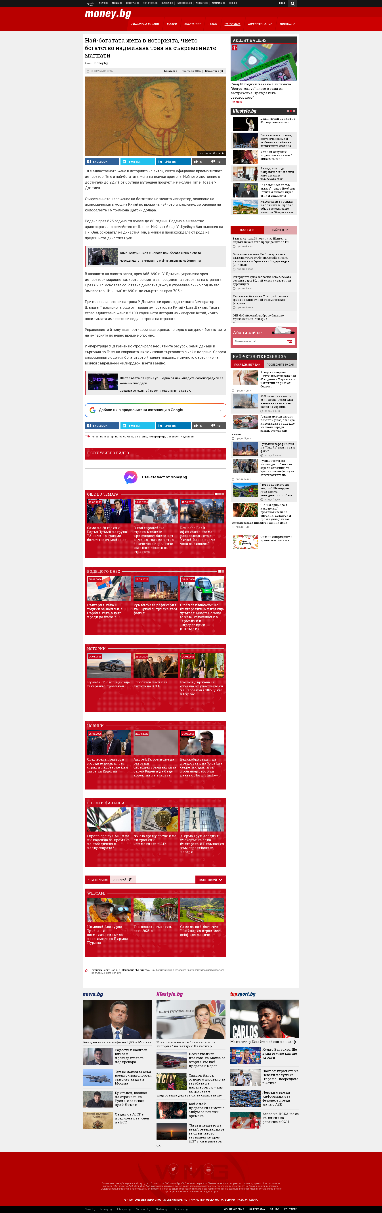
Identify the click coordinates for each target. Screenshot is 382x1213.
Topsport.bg (143, 1209)
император (107, 436)
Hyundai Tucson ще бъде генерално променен (108, 684)
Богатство (170, 71)
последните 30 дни (280, 364)
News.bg (90, 1209)
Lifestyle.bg (124, 1209)
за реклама (257, 1209)
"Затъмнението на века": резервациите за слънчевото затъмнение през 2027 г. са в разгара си (190, 1135)
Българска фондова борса (184, 3)
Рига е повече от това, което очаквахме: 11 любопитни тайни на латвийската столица (276, 140)
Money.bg (106, 1209)
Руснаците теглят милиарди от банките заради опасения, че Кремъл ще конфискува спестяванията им (277, 468)
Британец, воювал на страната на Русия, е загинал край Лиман (131, 1099)
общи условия (234, 1209)
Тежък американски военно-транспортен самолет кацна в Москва (133, 1077)
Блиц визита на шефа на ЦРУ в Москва (117, 1042)
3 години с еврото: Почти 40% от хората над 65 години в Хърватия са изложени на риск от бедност (278, 379)
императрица (157, 436)
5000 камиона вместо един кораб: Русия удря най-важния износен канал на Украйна (276, 401)
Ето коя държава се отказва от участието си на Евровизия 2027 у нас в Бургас (201, 688)
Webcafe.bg (202, 3)
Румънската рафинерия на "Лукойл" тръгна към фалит (155, 609)
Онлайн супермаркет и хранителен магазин (276, 538)
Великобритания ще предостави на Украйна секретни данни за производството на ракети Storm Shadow (201, 767)
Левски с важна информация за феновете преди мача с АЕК (276, 1098)
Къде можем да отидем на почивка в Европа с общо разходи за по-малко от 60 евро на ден (277, 207)
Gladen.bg (161, 1209)
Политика (236, 101)
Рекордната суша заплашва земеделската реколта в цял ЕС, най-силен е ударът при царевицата (262, 280)
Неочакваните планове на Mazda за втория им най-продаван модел (207, 1060)
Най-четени (280, 230)
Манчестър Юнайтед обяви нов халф (263, 1041)
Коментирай (208, 879)
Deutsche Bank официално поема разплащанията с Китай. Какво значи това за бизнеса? (198, 536)
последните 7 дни (247, 364)
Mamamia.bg (219, 3)
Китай (95, 436)
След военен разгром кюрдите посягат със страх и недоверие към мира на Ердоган (107, 765)
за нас (274, 1209)
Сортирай (119, 879)
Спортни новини (150, 3)
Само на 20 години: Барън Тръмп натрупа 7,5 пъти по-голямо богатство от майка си (107, 534)
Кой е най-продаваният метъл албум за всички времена (207, 1110)
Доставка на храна (167, 3)
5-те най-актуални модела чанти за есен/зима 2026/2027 (276, 155)
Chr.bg (233, 3)
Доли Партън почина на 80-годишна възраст (277, 120)
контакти (290, 1209)
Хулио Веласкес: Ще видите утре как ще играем (279, 1053)
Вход (282, 3)
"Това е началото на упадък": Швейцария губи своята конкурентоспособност (277, 490)
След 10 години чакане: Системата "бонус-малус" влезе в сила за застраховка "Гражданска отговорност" (261, 91)
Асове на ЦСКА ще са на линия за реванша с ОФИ (280, 1118)
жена (130, 436)
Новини (104, 3)
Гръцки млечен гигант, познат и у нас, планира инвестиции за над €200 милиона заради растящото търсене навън (263, 425)
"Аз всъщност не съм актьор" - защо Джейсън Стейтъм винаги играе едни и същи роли (277, 190)
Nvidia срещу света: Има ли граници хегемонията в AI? (155, 840)
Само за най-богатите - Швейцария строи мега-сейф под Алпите (201, 931)
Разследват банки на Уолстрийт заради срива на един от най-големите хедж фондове (260, 299)
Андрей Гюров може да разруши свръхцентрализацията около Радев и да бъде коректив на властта (155, 767)
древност (173, 436)
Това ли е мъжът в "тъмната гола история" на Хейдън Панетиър (186, 1044)
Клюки (133, 3)
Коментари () (214, 71)
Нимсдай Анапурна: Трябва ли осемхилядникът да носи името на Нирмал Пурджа (107, 935)
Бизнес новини (117, 3)
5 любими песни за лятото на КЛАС (151, 684)
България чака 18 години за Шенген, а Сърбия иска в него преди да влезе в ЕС (105, 611)
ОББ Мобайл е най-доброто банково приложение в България (258, 317)
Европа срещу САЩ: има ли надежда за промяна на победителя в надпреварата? (108, 842)
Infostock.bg (180, 1209)
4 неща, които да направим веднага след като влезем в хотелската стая (277, 174)
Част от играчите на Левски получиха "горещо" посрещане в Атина (280, 1077)
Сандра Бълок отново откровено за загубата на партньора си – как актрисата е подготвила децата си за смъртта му (191, 1085)
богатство (141, 436)
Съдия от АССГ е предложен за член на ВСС (132, 1118)
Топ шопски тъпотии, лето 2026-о (153, 929)
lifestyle (244, 111)
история (120, 436)
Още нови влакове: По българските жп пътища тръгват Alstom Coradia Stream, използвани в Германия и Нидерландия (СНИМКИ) (202, 617)
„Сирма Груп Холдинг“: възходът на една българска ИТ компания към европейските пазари (202, 844)
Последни (247, 230)
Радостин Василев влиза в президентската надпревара (131, 1056)
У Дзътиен (187, 436)
